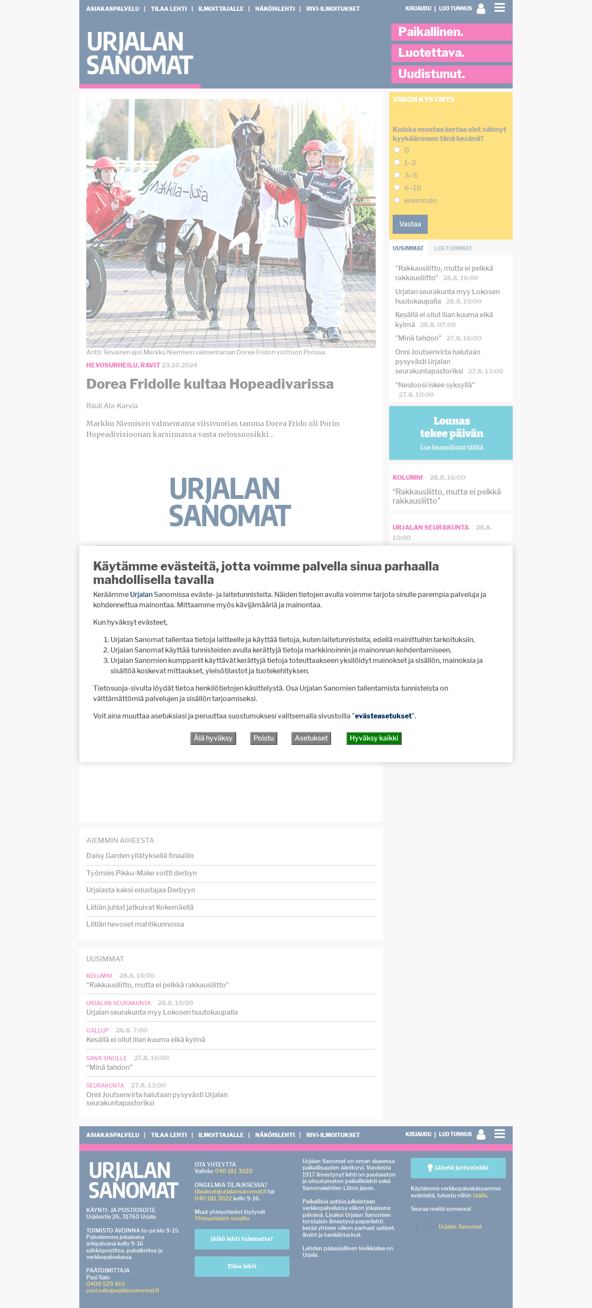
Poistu (264, 738)
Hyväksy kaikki (374, 738)
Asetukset (311, 738)
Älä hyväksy (213, 738)
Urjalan (141, 594)
